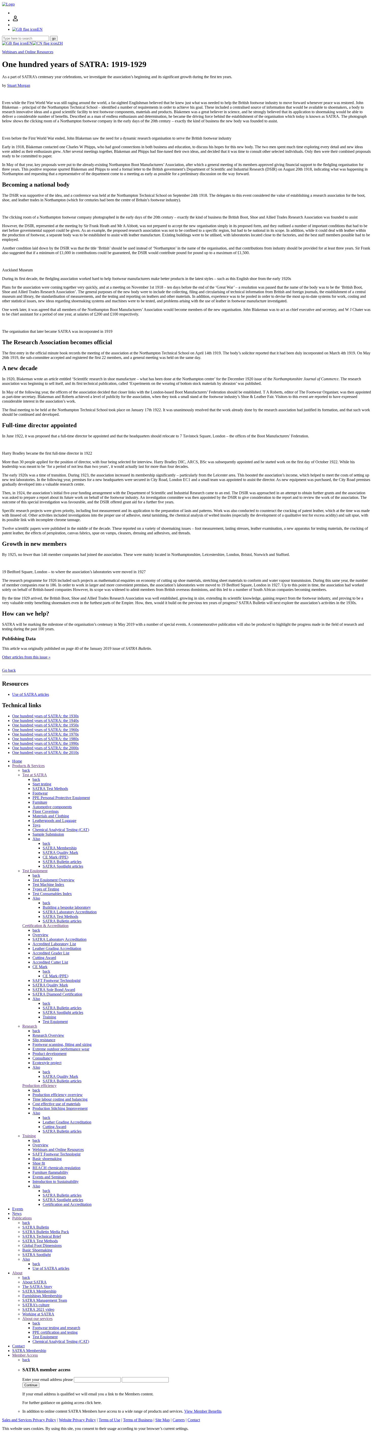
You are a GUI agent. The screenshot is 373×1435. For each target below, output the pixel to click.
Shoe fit (38, 1163)
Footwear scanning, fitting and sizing (62, 1044)
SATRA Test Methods (50, 788)
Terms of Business (137, 1420)
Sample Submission (48, 834)
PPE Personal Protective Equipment (61, 798)
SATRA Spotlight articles (63, 866)
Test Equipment (34, 871)
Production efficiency (39, 1085)
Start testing (41, 784)
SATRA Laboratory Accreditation (70, 912)
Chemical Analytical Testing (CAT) (60, 830)
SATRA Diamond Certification (57, 994)
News (17, 1213)
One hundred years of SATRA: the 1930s (45, 716)
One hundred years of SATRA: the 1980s (45, 739)
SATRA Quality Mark (60, 852)
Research (29, 1026)
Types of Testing (45, 889)
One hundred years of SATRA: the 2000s (45, 748)
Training (49, 1017)
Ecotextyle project (46, 1063)
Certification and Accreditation (67, 1204)
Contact (18, 1346)
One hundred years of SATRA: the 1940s (45, 720)
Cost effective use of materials (56, 1104)
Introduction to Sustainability (55, 1181)
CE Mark (39, 967)
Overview (40, 935)
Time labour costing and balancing (60, 1099)
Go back (9, 670)
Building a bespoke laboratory (67, 907)
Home (17, 761)
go (54, 38)
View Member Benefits (203, 1411)
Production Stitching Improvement (60, 1108)
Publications (22, 1218)
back (26, 770)
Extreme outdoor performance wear (60, 1049)
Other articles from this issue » (26, 657)
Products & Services (28, 766)
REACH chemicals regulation (56, 1168)
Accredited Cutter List (50, 962)
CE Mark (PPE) (55, 857)
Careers (179, 1420)
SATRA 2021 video (38, 1309)
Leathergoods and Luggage (54, 820)
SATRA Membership (60, 848)
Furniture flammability (50, 1172)
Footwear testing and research (56, 1328)
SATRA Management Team (44, 1300)
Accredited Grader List (50, 953)
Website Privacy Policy (77, 1420)
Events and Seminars (49, 1177)
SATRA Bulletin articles (62, 862)
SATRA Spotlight (36, 1254)
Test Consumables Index (52, 894)
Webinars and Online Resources (27, 52)
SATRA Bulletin (35, 1227)
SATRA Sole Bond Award (53, 989)
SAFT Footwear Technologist (56, 980)
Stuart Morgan (18, 85)
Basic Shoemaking (37, 1250)
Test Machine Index (48, 884)
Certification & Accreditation (45, 925)
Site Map (162, 1420)
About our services (37, 1318)
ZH (60, 43)
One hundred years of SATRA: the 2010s (45, 752)
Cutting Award (44, 957)
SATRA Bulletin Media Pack (45, 1232)
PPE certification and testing (55, 1332)
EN (29, 43)
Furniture (39, 802)
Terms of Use (109, 1420)
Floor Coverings (45, 811)
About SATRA (34, 1282)
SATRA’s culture (35, 1305)
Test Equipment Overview (53, 880)
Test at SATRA (34, 775)
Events (17, 1209)
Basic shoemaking (47, 1159)
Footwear (40, 793)
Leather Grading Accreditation (56, 948)
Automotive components (52, 807)
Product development (49, 1053)
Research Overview (48, 1035)
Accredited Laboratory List (54, 944)
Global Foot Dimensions (42, 1245)
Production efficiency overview (57, 1095)
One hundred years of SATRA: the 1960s (45, 730)
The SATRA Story (37, 1286)
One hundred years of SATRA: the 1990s (45, 743)
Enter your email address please (47, 1379)
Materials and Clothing (50, 816)
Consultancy (42, 1058)
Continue (30, 1385)
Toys (36, 825)
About (17, 1273)
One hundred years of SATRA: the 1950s (45, 725)
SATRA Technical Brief (41, 1236)
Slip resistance (43, 1040)
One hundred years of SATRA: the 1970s (45, 734)
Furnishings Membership (42, 1296)
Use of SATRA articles (30, 694)
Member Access (25, 1355)
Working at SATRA (38, 1314)
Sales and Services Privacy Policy (29, 1420)
